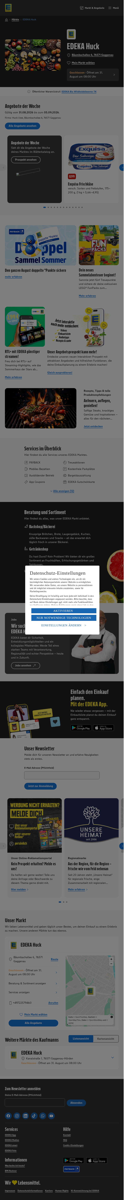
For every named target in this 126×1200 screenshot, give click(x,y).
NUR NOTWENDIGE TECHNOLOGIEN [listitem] (64, 617)
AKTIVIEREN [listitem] (63, 610)
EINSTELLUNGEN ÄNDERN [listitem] (61, 625)
